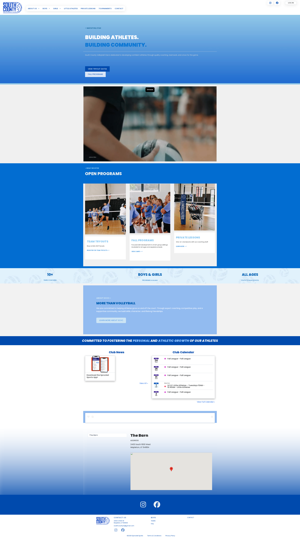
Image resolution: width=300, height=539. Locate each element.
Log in (291, 3)
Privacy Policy (170, 536)
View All (143, 383)
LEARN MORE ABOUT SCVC (111, 320)
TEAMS (153, 521)
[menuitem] (33, 8)
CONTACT (190, 518)
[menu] (107, 435)
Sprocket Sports (137, 536)
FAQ (152, 524)
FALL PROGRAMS (95, 74)
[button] (171, 469)
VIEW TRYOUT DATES (97, 69)
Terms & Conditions (154, 536)
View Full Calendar (205, 402)
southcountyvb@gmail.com (124, 526)
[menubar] (75, 8)
